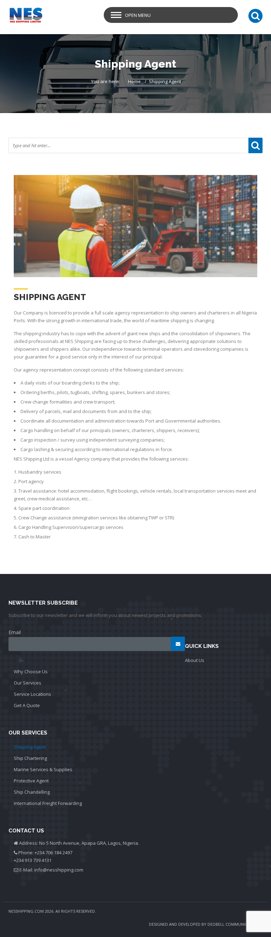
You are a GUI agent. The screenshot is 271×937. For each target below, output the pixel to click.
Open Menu (138, 15)
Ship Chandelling (32, 792)
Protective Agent (31, 780)
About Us (194, 660)
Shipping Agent (30, 747)
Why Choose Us (31, 671)
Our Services (27, 683)
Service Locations (32, 694)
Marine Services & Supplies (43, 769)
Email (14, 632)
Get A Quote (27, 705)
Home (134, 81)
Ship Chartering (30, 758)
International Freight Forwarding (48, 803)
